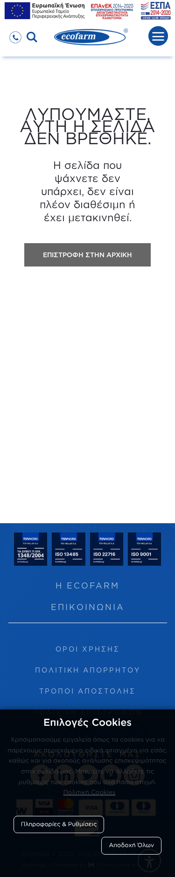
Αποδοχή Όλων (131, 845)
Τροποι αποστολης (87, 691)
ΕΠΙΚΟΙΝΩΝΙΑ (88, 607)
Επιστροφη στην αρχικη (87, 254)
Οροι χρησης (88, 649)
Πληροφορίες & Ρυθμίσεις (59, 824)
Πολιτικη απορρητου (87, 670)
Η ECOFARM (87, 585)
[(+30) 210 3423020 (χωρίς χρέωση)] (15, 34)
